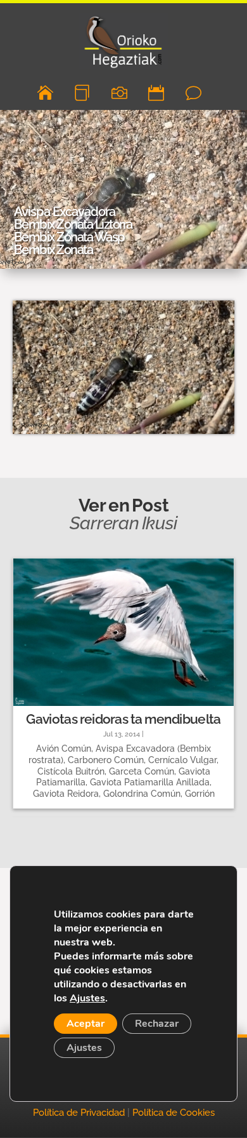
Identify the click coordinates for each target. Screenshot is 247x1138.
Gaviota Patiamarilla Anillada (150, 782)
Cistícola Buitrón (70, 771)
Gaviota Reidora (66, 794)
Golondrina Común (141, 794)
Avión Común (63, 748)
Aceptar (85, 1024)
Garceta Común (141, 771)
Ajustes (87, 998)
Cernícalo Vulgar (182, 760)
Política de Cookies (173, 1112)
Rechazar (157, 1024)
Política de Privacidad (79, 1112)
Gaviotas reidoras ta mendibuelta (123, 719)
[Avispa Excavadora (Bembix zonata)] (123, 434)
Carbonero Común (106, 760)
